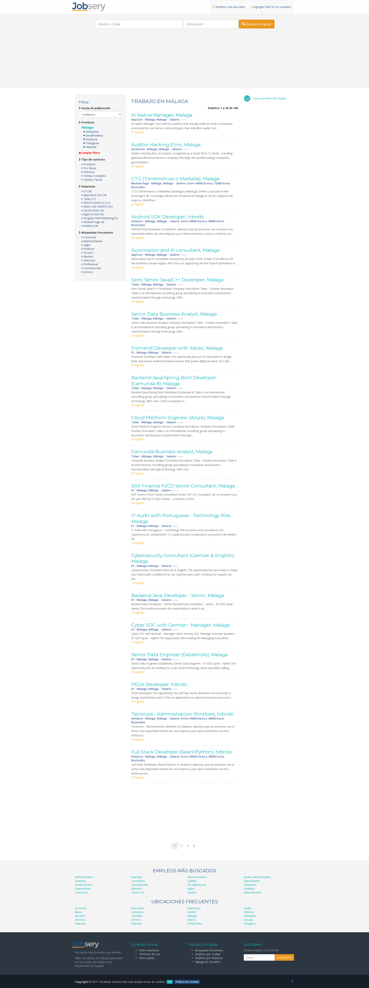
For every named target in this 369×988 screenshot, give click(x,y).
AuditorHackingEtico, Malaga (166, 144)
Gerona (135, 919)
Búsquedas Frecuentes (97, 232)
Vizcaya (248, 919)
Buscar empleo (258, 24)
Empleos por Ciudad (207, 954)
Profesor (88, 249)
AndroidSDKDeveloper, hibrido (167, 217)
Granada (136, 923)
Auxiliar (191, 892)
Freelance (89, 164)
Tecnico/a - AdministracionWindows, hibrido (182, 714)
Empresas (88, 186)
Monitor (88, 256)
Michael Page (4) (93, 222)
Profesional (90, 264)
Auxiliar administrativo (257, 877)
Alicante (80, 916)
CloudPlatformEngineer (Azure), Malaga (177, 417)
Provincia (87, 122)
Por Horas (89, 168)
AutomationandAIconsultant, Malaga (175, 250)
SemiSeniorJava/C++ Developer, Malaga (177, 280)
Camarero (250, 885)
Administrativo (84, 877)
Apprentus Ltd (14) (94, 195)
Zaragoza (250, 923)
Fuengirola (92, 143)
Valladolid (249, 916)
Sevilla (247, 908)
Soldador (249, 888)
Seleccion (89, 260)
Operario (136, 877)
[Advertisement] (184, 61)
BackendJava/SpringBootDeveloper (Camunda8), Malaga (173, 380)
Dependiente (252, 881)
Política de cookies (187, 982)
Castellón (137, 916)
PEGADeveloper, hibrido (159, 684)
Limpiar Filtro (90, 153)
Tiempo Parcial (92, 179)
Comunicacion (92, 268)
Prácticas (89, 172)
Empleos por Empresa (209, 958)
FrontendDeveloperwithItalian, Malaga (177, 348)
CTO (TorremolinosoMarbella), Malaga (175, 178)
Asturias (80, 919)
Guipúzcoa (193, 908)
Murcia (191, 919)
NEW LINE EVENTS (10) (98, 206)
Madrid (191, 912)
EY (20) (87, 191)
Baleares (80, 923)
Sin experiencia (196, 885)
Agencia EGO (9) (93, 214)
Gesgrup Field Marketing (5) (100, 218)
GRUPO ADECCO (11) (96, 203)
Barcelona (137, 908)
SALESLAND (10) (93, 210)
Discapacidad (139, 885)
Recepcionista (83, 885)
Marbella (90, 147)
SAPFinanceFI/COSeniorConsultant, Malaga (183, 486)
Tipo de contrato (93, 159)
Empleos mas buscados (230, 7)
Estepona (91, 139)
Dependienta (83, 888)
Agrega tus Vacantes (208, 962)
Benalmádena (94, 135)
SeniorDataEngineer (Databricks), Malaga (179, 654)
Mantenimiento (92, 241)
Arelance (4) (90, 226)
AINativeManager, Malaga (161, 115)
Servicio (88, 272)
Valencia (249, 912)
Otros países (147, 958)
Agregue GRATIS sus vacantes (272, 7)
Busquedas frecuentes (209, 950)
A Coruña (80, 908)
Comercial (89, 237)
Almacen (136, 888)
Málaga (87, 127)
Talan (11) (89, 199)
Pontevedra (194, 923)
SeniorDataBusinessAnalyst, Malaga (174, 314)
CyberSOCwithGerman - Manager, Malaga (180, 625)
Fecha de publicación (95, 108)
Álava (78, 912)
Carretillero (138, 881)
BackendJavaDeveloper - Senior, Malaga (177, 595)
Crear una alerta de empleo (270, 98)
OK (170, 982)
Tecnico (88, 252)
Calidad (191, 881)
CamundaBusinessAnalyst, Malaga (172, 451)
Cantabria (137, 912)
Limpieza (80, 881)
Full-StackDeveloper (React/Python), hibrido (181, 752)
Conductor (81, 892)
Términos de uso (149, 954)
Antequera (92, 131)
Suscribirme (284, 957)
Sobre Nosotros (149, 950)
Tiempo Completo (94, 176)
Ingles (87, 245)
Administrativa (252, 892)
